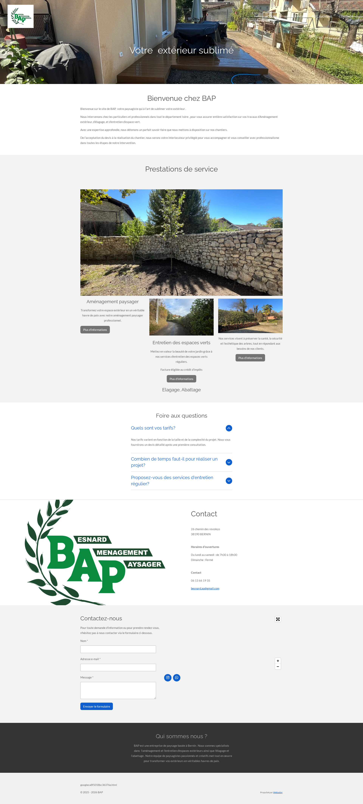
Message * (86, 677)
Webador (278, 792)
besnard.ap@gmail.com (205, 588)
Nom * (84, 640)
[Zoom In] (278, 661)
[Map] (223, 642)
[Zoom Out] (278, 666)
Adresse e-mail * (90, 659)
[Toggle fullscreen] (278, 619)
